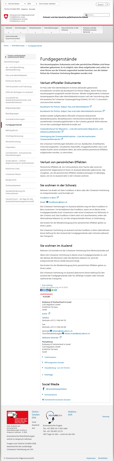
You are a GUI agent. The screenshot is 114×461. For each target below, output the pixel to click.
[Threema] (50, 290)
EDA (29, 4)
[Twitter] (44, 290)
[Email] (55, 290)
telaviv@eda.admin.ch (62, 331)
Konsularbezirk (50, 395)
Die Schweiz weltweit (47, 4)
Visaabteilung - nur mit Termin (57, 368)
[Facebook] (41, 290)
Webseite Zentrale (50, 337)
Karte (45, 313)
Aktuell (9, 28)
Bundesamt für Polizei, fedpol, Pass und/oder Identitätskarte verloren (71, 111)
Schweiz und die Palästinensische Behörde (89, 30)
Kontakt (45, 296)
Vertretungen (20, 28)
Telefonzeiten (50, 357)
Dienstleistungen (51, 28)
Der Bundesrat (13, 4)
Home (6, 46)
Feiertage (48, 374)
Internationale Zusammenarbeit (13, 37)
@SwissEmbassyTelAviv (56, 389)
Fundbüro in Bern (48, 197)
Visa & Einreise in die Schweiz (69, 29)
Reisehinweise (35, 28)
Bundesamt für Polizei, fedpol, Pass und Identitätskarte (64, 107)
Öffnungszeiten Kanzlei (54, 362)
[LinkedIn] (47, 290)
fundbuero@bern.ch (58, 202)
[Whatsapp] (53, 290)
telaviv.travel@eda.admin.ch (77, 333)
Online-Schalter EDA (36, 414)
